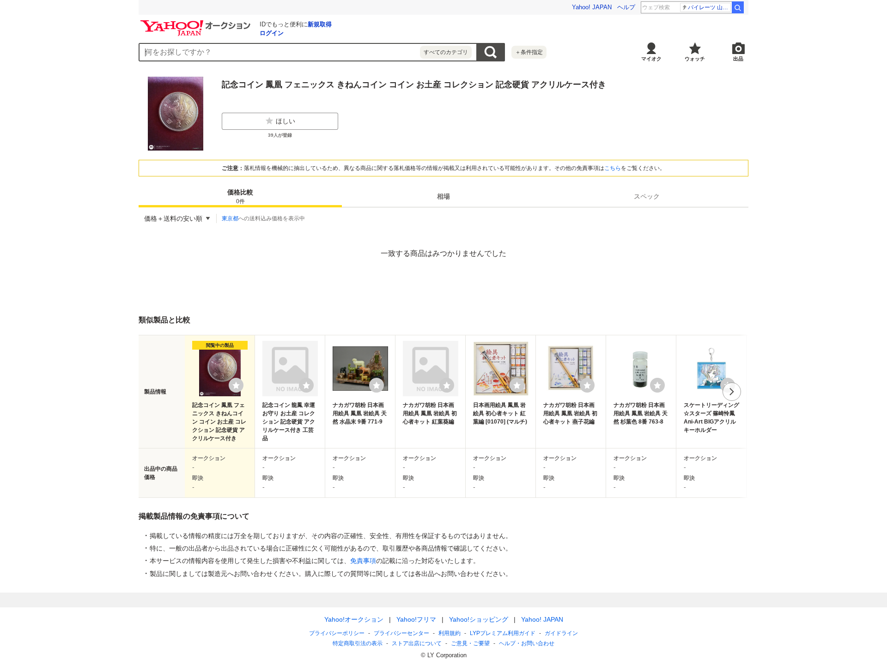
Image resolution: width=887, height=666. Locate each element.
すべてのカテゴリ (446, 52)
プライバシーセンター (401, 633)
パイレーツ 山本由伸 (709, 7)
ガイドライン (561, 633)
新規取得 (320, 24)
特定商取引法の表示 (358, 643)
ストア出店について (417, 643)
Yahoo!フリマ (416, 619)
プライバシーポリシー (337, 633)
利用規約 (449, 633)
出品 (738, 58)
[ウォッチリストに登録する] (236, 385)
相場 (443, 196)
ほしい (285, 121)
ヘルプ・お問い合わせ (526, 643)
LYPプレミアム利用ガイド (502, 633)
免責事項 (363, 560)
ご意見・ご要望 (470, 643)
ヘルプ (626, 7)
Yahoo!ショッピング (478, 619)
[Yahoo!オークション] (197, 22)
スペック (647, 196)
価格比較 (240, 196)
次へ (732, 391)
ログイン (272, 33)
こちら (612, 168)
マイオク (651, 58)
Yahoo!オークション (353, 619)
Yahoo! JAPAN (592, 7)
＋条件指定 (529, 52)
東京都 (230, 218)
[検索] (738, 7)
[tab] (240, 196)
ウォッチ (695, 58)
